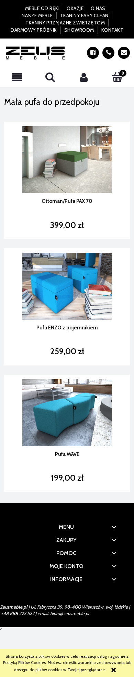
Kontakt (112, 30)
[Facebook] (93, 53)
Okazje (75, 8)
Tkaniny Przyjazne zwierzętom (65, 23)
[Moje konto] (84, 77)
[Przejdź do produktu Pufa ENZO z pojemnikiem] (67, 286)
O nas (98, 8)
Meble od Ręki (42, 8)
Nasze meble (37, 15)
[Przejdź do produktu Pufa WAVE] (67, 412)
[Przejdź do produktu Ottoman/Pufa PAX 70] (67, 159)
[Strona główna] (35, 52)
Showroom (79, 30)
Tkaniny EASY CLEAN (84, 15)
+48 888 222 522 (17, 613)
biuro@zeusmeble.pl (69, 613)
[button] (17, 77)
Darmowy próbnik (34, 30)
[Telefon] (108, 53)
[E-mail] (124, 53)
